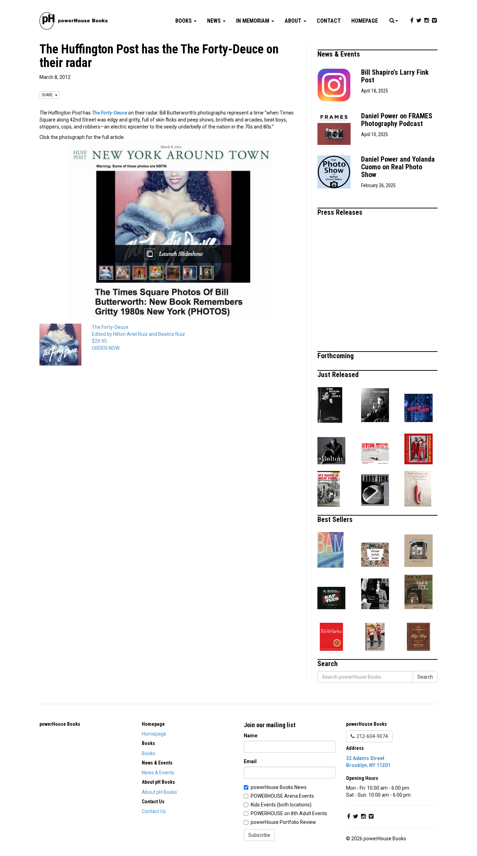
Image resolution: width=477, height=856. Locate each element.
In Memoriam (253, 20)
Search (425, 677)
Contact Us (154, 811)
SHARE (48, 95)
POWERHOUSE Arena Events (282, 796)
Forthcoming (336, 356)
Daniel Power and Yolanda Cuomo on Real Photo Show (398, 167)
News (214, 20)
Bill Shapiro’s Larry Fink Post (395, 76)
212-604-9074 (371, 736)
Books (184, 20)
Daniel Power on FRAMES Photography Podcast (396, 120)
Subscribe (259, 835)
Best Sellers (335, 519)
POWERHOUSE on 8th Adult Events (289, 813)
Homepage (364, 20)
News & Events (339, 54)
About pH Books (159, 792)
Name (250, 735)
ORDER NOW (105, 348)
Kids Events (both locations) (281, 804)
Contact (329, 20)
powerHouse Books (59, 724)
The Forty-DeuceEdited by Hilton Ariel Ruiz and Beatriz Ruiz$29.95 (138, 334)
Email (250, 761)
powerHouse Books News (279, 787)
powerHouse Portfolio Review (283, 822)
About (294, 20)
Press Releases (340, 212)
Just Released (338, 374)
